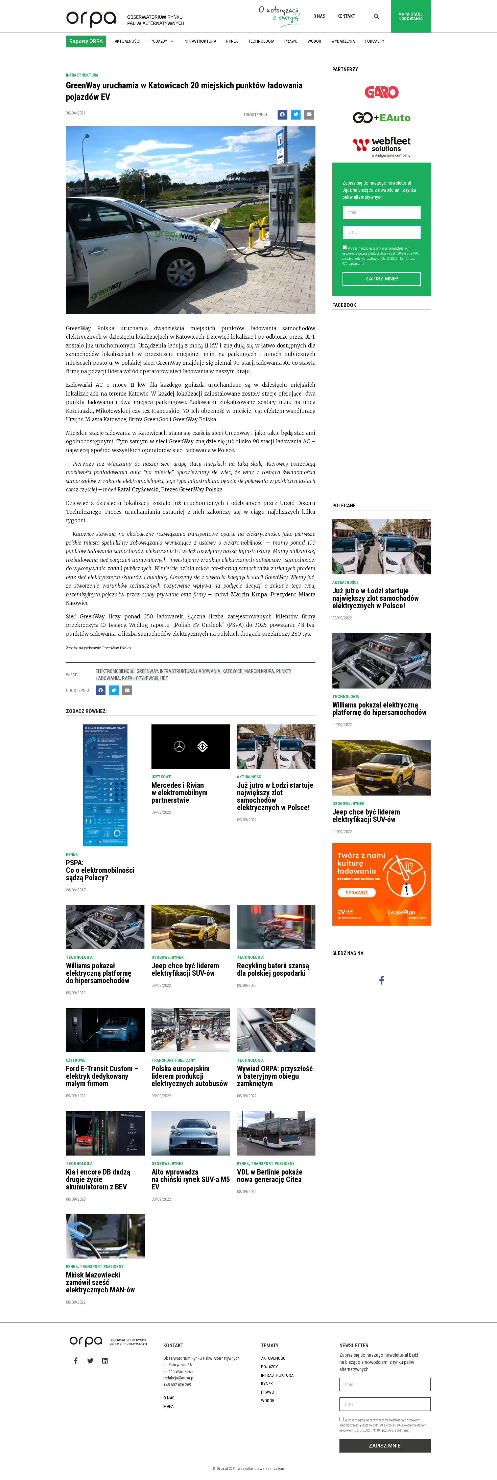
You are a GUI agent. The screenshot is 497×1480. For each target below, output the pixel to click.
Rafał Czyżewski (140, 678)
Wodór (314, 41)
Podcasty (374, 41)
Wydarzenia (343, 41)
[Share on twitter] (296, 115)
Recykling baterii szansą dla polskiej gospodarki (273, 969)
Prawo (291, 41)
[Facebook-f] (382, 980)
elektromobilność (115, 671)
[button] (86, 41)
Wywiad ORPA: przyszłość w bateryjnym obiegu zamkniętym (275, 1076)
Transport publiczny (173, 1060)
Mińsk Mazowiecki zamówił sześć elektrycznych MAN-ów (100, 1282)
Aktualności (127, 41)
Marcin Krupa (259, 671)
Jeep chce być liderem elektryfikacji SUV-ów (185, 969)
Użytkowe (161, 777)
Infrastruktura (200, 41)
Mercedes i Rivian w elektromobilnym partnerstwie (179, 792)
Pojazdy (158, 41)
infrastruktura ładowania (190, 671)
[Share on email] (309, 115)
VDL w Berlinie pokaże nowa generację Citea (270, 1176)
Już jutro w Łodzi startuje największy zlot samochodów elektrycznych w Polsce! (275, 796)
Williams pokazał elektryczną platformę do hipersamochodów (99, 973)
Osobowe (160, 957)
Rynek (232, 41)
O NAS (319, 16)
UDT (164, 678)
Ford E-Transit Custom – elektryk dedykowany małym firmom (102, 1076)
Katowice (232, 671)
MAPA (168, 1406)
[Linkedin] (104, 1360)
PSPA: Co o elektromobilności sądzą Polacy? (100, 870)
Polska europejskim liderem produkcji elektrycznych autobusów (189, 1076)
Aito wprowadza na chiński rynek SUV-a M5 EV (190, 1179)
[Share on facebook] (282, 115)
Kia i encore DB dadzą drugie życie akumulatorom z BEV (98, 1179)
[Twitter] (90, 1360)
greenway (147, 671)
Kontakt (346, 16)
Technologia (261, 41)
